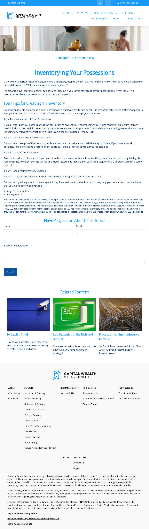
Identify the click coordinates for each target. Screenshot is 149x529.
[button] (66, 13)
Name (7, 226)
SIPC (87, 502)
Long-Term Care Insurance (37, 425)
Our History (14, 393)
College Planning (32, 415)
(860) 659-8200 (18, 3)
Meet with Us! (67, 393)
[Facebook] (108, 3)
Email (79, 226)
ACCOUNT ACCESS (129, 3)
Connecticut (79, 462)
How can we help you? (16, 245)
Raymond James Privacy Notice (22, 513)
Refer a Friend (90, 404)
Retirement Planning (34, 404)
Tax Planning (30, 431)
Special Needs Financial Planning (40, 447)
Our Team (13, 398)
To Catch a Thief (17, 334)
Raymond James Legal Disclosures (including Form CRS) (33, 518)
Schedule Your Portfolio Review (98, 398)
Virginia (76, 468)
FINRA (81, 502)
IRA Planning (30, 442)
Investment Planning (34, 393)
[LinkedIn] (100, 3)
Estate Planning (32, 436)
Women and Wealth (34, 409)
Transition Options (127, 393)
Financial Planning (32, 398)
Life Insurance (31, 420)
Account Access (90, 393)
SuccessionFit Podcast (129, 398)
